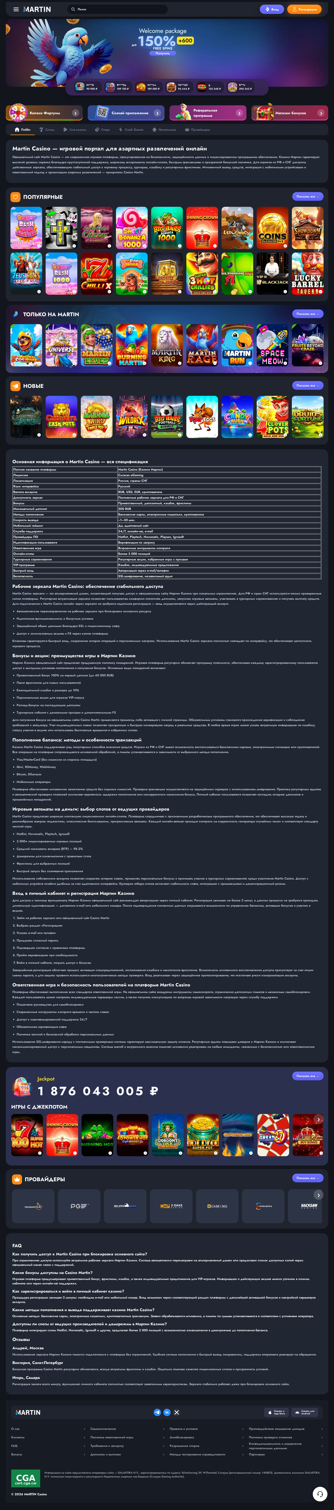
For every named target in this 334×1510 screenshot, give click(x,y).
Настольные (167, 129)
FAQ (48, 1446)
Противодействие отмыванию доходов (286, 1429)
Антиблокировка (207, 1437)
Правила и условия (207, 1429)
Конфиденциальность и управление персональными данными (286, 1446)
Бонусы (48, 1454)
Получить (163, 53)
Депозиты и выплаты (127, 1454)
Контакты (48, 1437)
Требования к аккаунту (127, 1446)
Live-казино (78, 129)
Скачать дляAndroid (307, 1412)
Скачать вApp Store (279, 1412)
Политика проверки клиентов (286, 1437)
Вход (275, 9)
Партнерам (286, 1454)
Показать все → (308, 196)
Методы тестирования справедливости (207, 1454)
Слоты (50, 129)
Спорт (105, 129)
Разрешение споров (207, 1446)
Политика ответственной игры (127, 1437)
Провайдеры (200, 129)
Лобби (25, 129)
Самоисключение (127, 1429)
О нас (48, 1429)
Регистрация (308, 9)
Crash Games (134, 129)
